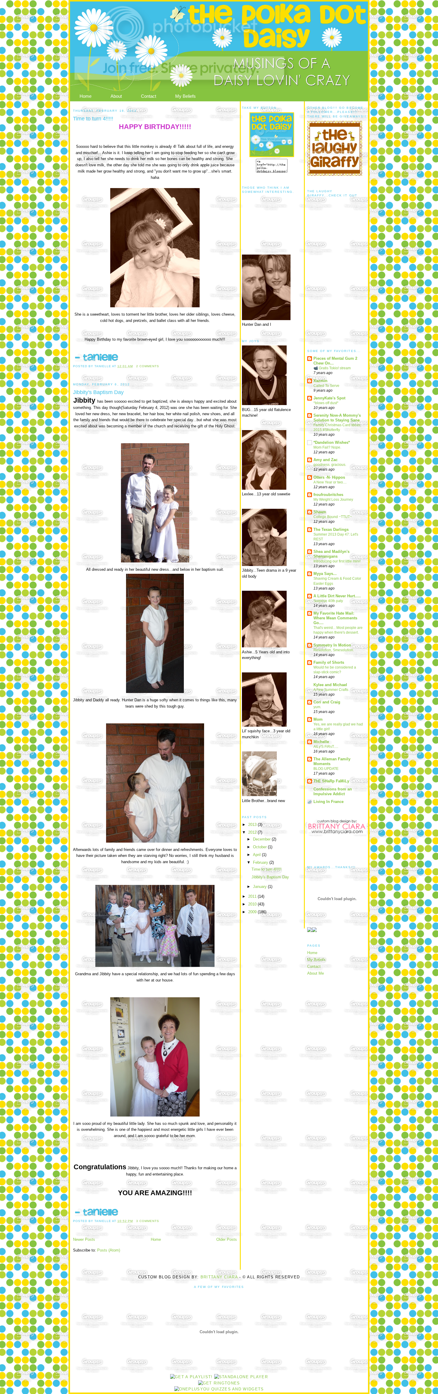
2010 (253, 904)
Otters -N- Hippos (329, 477)
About (116, 96)
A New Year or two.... (330, 482)
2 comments (147, 366)
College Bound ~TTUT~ (332, 517)
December (262, 839)
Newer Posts (84, 1239)
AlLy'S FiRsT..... (325, 747)
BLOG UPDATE (325, 769)
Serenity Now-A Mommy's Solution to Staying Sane (337, 417)
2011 (253, 896)
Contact (148, 96)
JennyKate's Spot (329, 398)
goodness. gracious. (329, 465)
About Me (315, 973)
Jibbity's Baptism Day (98, 392)
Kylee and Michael (330, 685)
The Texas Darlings (331, 529)
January (260, 886)
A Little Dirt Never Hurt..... (337, 596)
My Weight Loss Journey (333, 499)
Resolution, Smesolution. (333, 650)
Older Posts (226, 1239)
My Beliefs (185, 96)
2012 (253, 832)
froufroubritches (328, 494)
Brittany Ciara (219, 1277)
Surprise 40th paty (328, 601)
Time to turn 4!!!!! (93, 119)
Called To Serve (326, 386)
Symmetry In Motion (332, 645)
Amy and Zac (325, 460)
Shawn (319, 512)
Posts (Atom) (108, 1250)
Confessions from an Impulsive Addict (332, 791)
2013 (253, 824)
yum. (317, 707)
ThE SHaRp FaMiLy (331, 781)
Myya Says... (325, 573)
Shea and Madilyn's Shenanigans (331, 554)
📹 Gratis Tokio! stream (332, 368)
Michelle (321, 741)
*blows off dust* (325, 403)
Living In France (328, 801)
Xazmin (320, 381)
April (257, 854)
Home (85, 96)
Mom (318, 719)
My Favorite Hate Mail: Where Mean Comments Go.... (335, 618)
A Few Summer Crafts (330, 690)
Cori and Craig (326, 702)
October (260, 847)
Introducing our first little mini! (337, 561)
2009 (253, 912)
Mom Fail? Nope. (327, 447)
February (261, 862)
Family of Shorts (328, 662)
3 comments (147, 1221)
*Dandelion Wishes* (331, 442)
